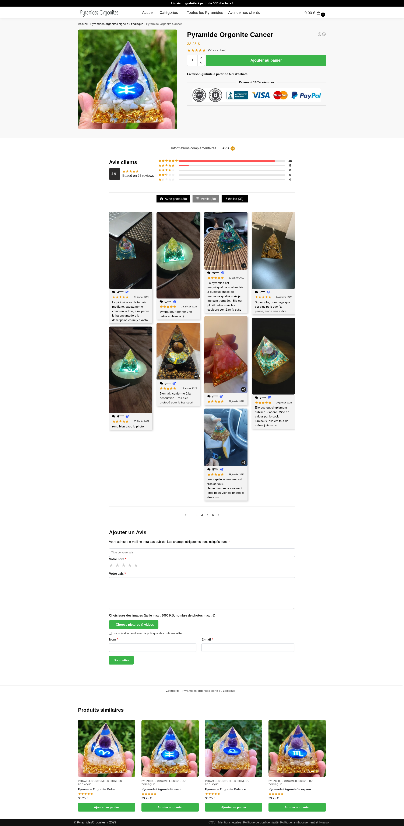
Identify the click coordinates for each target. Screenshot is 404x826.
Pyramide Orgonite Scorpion (289, 789)
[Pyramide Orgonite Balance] (233, 748)
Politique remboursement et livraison (305, 822)
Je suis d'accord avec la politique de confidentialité (148, 633)
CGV (211, 822)
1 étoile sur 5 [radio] (111, 565)
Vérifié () (208, 199)
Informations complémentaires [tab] (193, 148)
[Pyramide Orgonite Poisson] (170, 748)
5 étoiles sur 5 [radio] (136, 565)
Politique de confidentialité (260, 822)
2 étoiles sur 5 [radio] (117, 565)
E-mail (207, 639)
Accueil (83, 23)
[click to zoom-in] (127, 79)
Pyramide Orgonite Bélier (97, 789)
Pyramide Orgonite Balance (225, 789)
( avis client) (217, 50)
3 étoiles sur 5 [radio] (123, 565)
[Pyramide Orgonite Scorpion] (297, 748)
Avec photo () (175, 199)
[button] (201, 58)
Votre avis (117, 573)
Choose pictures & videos (135, 624)
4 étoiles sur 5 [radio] (130, 565)
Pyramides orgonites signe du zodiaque (116, 23)
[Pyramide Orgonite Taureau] (319, 34)
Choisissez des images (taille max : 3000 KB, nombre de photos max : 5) (162, 615)
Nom (113, 639)
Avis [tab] (228, 148)
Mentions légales (229, 822)
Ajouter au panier (266, 60)
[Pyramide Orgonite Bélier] (324, 34)
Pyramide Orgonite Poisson (161, 789)
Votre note (117, 559)
